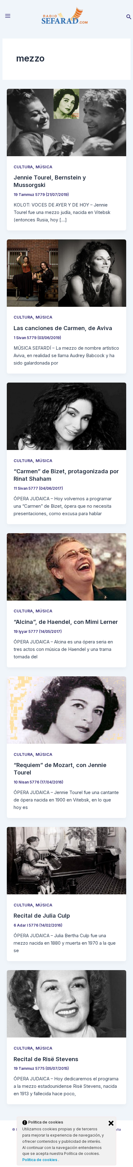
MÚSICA (44, 167)
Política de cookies (40, 1159)
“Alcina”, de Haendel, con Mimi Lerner (66, 621)
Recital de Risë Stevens (46, 1059)
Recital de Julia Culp (42, 915)
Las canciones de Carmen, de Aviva (63, 328)
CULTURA (23, 167)
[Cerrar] (111, 1123)
